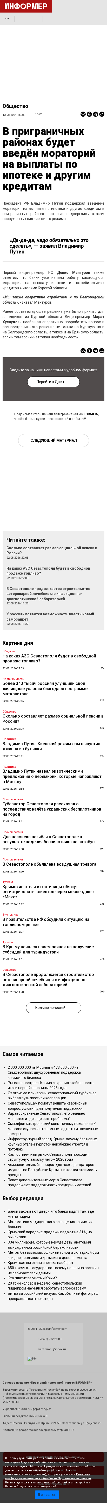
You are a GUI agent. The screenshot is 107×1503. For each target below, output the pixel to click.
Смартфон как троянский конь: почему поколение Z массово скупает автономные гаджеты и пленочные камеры (53, 1129)
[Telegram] (95, 114)
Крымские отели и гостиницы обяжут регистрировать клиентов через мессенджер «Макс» (48, 891)
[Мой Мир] (101, 114)
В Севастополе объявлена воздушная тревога (49, 864)
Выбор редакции (23, 1198)
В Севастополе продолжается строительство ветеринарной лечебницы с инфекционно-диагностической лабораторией (48, 594)
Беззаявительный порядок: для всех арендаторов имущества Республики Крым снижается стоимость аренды (52, 1170)
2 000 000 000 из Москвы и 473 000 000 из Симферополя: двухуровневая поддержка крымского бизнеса (44, 1072)
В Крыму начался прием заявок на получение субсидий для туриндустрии (48, 949)
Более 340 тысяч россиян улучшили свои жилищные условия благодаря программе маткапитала (45, 688)
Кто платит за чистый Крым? (32, 1278)
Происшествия (13, 799)
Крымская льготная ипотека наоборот (40, 1263)
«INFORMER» (88, 414)
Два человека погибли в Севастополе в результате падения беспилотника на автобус (49, 839)
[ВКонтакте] (83, 114)
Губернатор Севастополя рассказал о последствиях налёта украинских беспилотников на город (52, 809)
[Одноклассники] (89, 114)
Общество (15, 106)
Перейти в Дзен (50, 382)
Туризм (8, 882)
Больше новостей (50, 1007)
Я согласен (47, 1495)
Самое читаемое (23, 1054)
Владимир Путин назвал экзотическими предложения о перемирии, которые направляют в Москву (52, 776)
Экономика (10, 914)
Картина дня (18, 643)
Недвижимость (13, 679)
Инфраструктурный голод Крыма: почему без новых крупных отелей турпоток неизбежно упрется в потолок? (52, 1144)
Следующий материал (53, 440)
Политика (9, 739)
